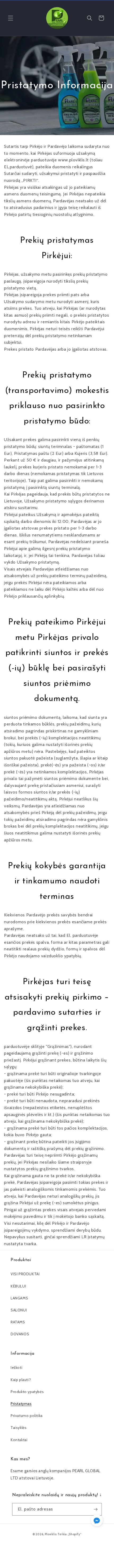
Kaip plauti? (21, 1379)
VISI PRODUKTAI (25, 1274)
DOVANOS (20, 1334)
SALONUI (19, 1310)
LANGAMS (19, 1298)
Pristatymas (21, 1403)
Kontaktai (19, 1439)
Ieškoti (16, 1367)
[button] (10, 18)
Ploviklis (51, 1534)
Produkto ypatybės (27, 1391)
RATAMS (18, 1322)
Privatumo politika (27, 1415)
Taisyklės (19, 1427)
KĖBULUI (18, 1286)
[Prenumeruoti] (96, 1509)
